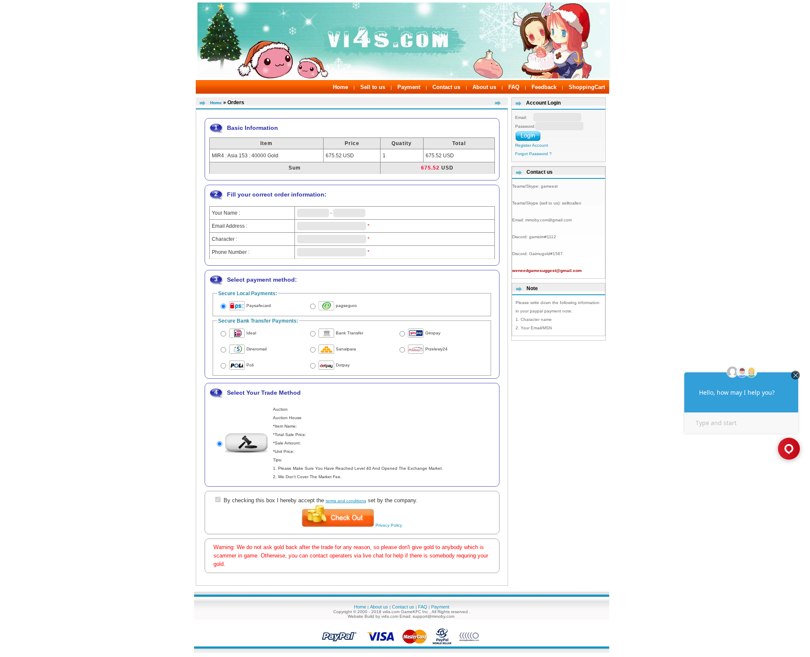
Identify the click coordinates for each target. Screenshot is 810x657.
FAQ (513, 87)
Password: (525, 126)
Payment (408, 87)
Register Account (531, 145)
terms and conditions (346, 500)
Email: (524, 117)
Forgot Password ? (533, 153)
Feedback (544, 87)
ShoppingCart (587, 87)
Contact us (446, 87)
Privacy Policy (388, 525)
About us (484, 87)
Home (340, 87)
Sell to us (372, 87)
